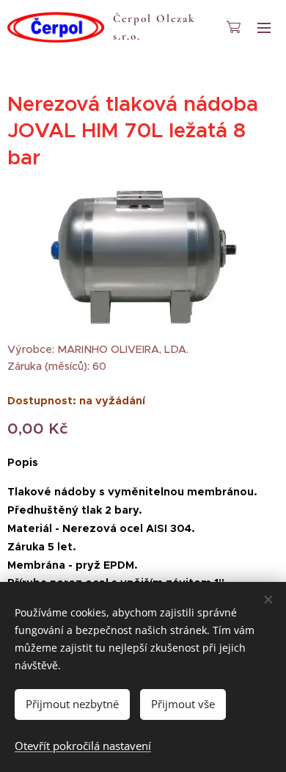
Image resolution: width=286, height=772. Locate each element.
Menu (264, 27)
